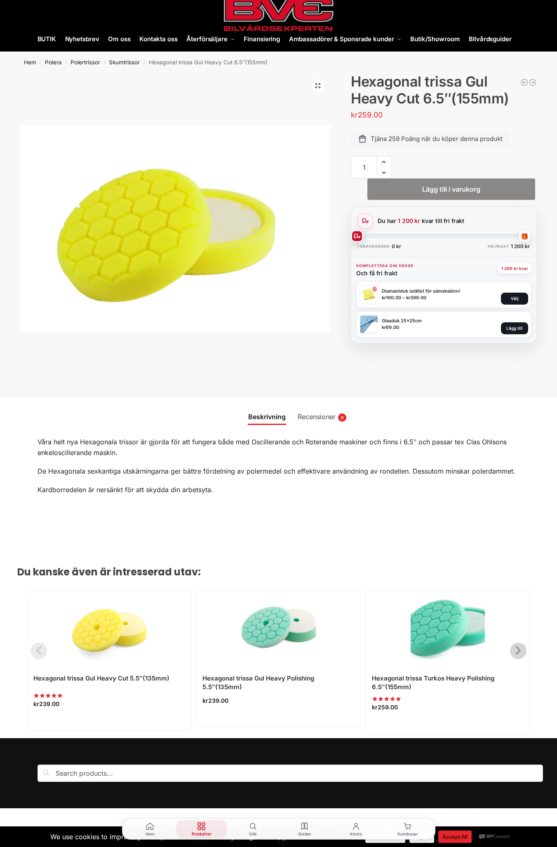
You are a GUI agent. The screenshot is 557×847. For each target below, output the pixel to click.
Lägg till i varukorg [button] (109, 721)
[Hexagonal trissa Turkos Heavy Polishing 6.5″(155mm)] (448, 627)
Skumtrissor (124, 62)
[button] (317, 85)
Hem (30, 62)
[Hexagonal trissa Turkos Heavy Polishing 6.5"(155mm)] (533, 82)
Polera (53, 62)
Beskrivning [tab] (267, 417)
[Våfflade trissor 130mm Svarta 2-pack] (524, 82)
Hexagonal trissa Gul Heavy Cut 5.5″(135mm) (101, 678)
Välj (515, 298)
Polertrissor (85, 62)
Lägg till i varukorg (451, 189)
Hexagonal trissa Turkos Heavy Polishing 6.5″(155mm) (433, 682)
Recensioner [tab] (321, 417)
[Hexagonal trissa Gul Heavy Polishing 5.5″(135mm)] (278, 627)
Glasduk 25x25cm (402, 321)
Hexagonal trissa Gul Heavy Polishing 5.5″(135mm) (258, 682)
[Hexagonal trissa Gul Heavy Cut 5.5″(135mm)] (109, 627)
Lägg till (514, 328)
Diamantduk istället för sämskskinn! (421, 291)
